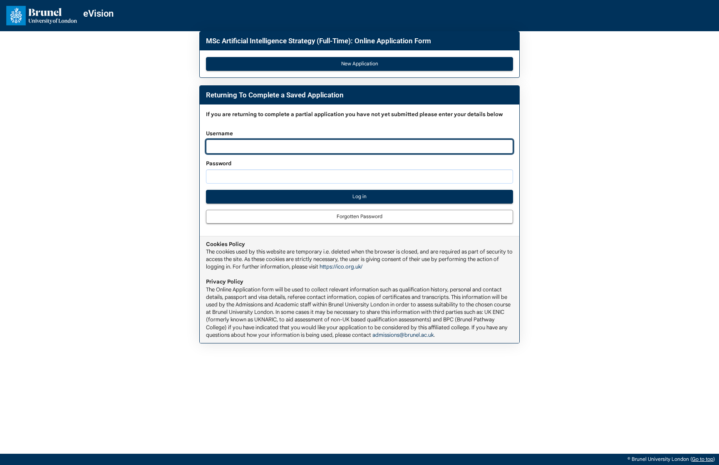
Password (218, 163)
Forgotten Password (359, 216)
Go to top (702, 459)
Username (354, 124)
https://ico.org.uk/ (341, 266)
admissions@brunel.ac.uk (403, 334)
